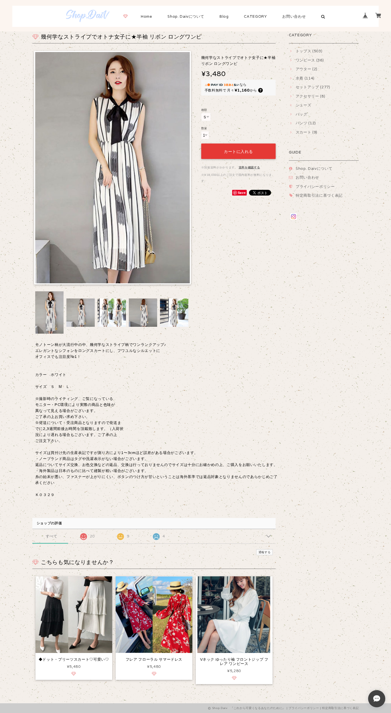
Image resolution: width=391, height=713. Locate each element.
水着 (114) (305, 78)
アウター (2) (306, 69)
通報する (264, 552)
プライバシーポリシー (315, 186)
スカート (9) (306, 132)
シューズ (303, 105)
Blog (224, 16)
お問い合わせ (294, 16)
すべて (52, 536)
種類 (204, 110)
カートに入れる (238, 151)
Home (146, 16)
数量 (204, 128)
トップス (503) (309, 51)
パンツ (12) (306, 123)
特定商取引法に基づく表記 (319, 195)
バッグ (301, 114)
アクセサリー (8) (310, 96)
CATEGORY (255, 16)
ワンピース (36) (310, 60)
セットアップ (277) (313, 87)
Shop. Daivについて (185, 16)
